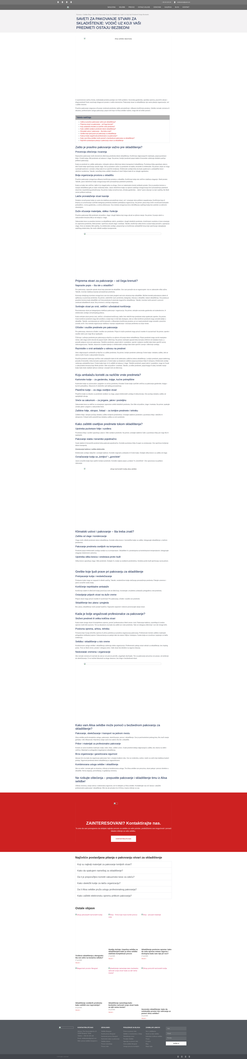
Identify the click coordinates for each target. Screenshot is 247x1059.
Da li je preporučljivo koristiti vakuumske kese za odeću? (105, 877)
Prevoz (131, 7)
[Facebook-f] (58, 2)
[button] (123, 864)
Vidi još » (77, 962)
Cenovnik (157, 7)
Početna (79, 14)
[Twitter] (71, 2)
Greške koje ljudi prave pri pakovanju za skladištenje (98, 133)
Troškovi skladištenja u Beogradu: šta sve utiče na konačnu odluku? (89, 957)
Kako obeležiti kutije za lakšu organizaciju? (99, 883)
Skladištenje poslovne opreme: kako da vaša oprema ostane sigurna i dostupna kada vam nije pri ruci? (156, 952)
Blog (177, 7)
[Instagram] (62, 2)
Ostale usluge (144, 7)
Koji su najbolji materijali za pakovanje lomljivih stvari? (104, 864)
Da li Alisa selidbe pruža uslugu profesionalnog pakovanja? (107, 889)
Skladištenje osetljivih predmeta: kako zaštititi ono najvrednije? (88, 1004)
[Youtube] (67, 2)
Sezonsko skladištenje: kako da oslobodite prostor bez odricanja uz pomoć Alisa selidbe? (156, 1011)
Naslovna (111, 7)
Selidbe (122, 7)
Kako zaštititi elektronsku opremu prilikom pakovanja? (104, 895)
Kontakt (186, 7)
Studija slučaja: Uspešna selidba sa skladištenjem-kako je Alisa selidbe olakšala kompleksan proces (123, 952)
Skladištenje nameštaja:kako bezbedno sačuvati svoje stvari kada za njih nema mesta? (123, 1005)
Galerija (168, 7)
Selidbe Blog (87, 14)
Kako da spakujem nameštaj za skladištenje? (100, 870)
